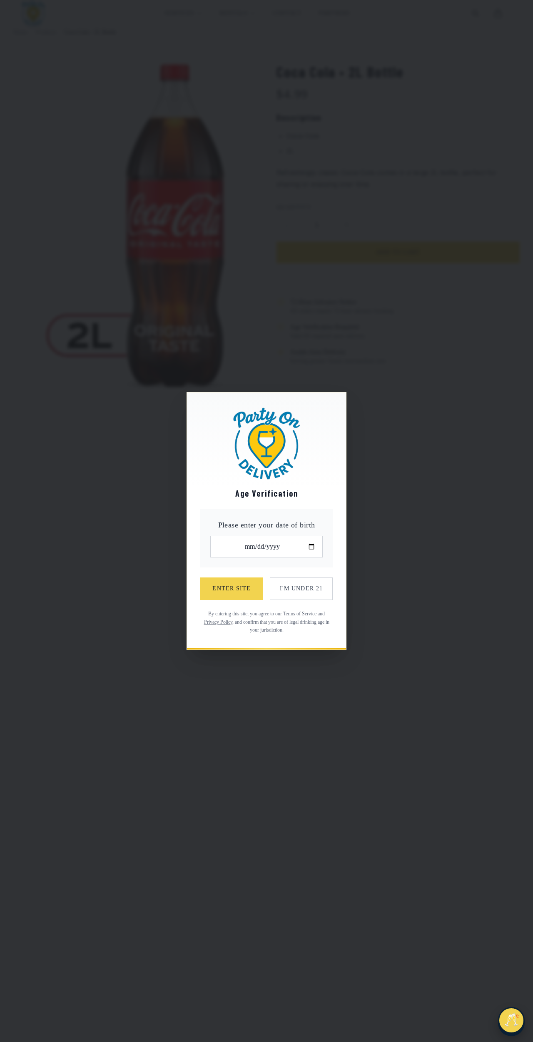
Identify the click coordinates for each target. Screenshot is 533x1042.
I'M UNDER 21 (301, 588)
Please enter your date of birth (266, 525)
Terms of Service (299, 614)
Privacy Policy (218, 622)
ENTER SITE (231, 588)
